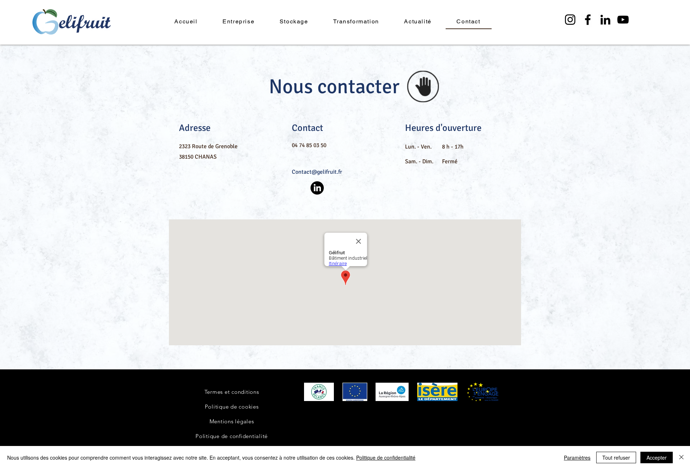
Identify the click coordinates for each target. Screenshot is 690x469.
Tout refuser (616, 457)
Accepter (657, 457)
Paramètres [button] (577, 457)
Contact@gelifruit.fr (317, 172)
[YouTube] (623, 20)
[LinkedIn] (605, 20)
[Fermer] (681, 457)
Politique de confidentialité (385, 457)
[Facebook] (588, 20)
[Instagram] (570, 20)
